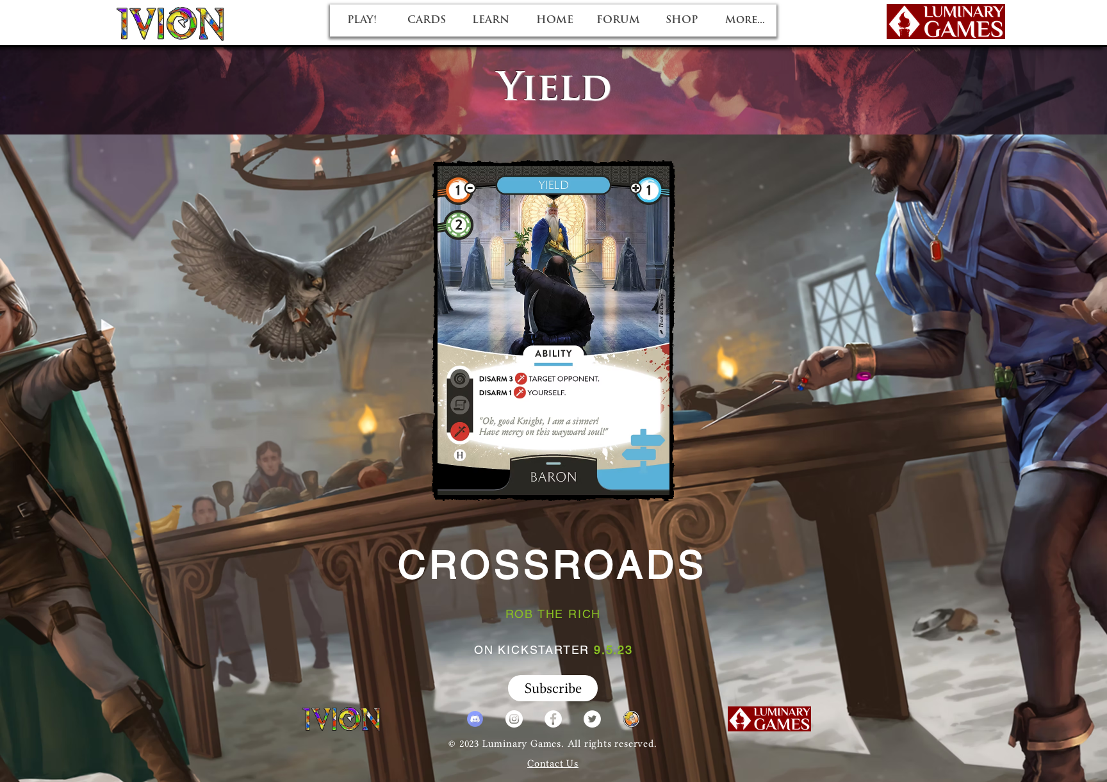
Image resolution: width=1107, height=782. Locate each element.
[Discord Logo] (475, 719)
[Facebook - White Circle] (553, 719)
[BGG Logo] (631, 719)
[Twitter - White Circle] (592, 719)
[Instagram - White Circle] (514, 719)
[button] (553, 688)
